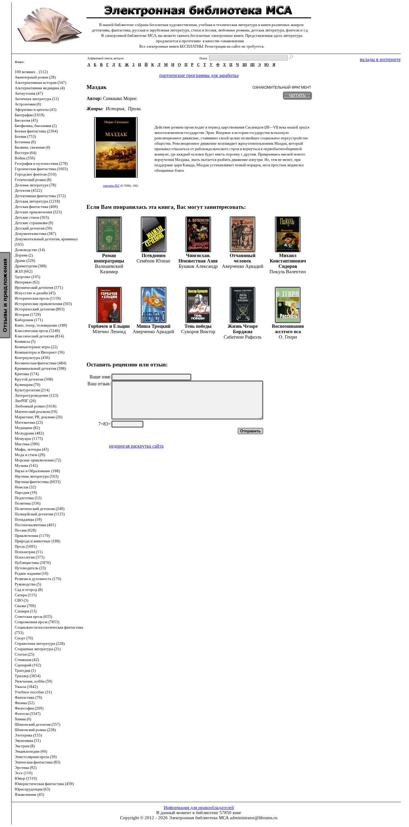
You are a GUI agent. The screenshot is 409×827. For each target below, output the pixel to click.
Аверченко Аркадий (242, 266)
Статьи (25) (24, 654)
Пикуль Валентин (287, 271)
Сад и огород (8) (29, 589)
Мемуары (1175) (29, 438)
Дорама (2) (24, 255)
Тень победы (198, 326)
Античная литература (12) (37, 98)
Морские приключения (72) (38, 460)
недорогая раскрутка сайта (136, 446)
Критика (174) (27, 374)
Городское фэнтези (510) (35, 174)
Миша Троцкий (153, 326)
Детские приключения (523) (38, 212)
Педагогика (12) (28, 498)
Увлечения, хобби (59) (33, 681)
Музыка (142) (26, 465)
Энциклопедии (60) (31, 751)
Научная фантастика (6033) (37, 481)
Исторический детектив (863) (39, 309)
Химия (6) (23, 719)
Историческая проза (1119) (37, 298)
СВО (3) (21, 600)
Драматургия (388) (30, 266)
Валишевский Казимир (109, 269)
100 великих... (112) (31, 72)
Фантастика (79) (28, 697)
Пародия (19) (26, 492)
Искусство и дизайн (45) (35, 293)
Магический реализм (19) (36, 411)
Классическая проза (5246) (37, 330)
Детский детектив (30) (33, 228)
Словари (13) (26, 611)
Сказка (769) (25, 605)
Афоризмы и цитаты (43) (35, 109)
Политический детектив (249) (39, 508)
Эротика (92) (26, 767)
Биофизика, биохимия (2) (36, 125)
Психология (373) (29, 557)
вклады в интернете (380, 59)
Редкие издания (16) (31, 573)
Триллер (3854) (27, 676)
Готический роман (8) (33, 179)
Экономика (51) (28, 740)
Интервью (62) (27, 282)
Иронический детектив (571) (39, 287)
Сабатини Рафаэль (242, 336)
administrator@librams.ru (254, 817)
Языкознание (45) (29, 794)
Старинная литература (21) (37, 649)
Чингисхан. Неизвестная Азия (198, 258)
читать (297, 95)
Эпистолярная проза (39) (36, 756)
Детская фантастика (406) (36, 206)
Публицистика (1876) (33, 562)
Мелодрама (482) (29, 433)
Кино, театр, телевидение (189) (41, 325)
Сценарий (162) (28, 665)
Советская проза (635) (33, 616)
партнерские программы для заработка (199, 75)
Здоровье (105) (27, 276)
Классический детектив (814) (39, 336)
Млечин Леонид (109, 331)
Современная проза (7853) (37, 622)
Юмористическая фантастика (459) (44, 783)
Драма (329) (25, 260)
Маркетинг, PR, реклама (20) (38, 417)
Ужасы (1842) (26, 686)
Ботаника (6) (25, 142)
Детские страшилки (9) (34, 223)
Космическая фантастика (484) (40, 363)
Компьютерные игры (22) (36, 347)
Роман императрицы (109, 258)
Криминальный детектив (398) (40, 368)
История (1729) (28, 314)
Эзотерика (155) (28, 735)
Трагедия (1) (25, 670)
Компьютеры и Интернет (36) (39, 352)
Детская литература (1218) (37, 201)
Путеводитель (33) (30, 568)
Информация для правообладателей (199, 807)
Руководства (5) (28, 584)
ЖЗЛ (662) (23, 271)
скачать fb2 (111, 185)
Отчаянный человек (242, 258)
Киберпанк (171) (29, 320)
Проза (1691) (26, 546)
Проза (134, 108)
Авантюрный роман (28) (35, 77)
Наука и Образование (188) (37, 471)
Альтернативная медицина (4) (40, 88)
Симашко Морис (120, 98)
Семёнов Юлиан (153, 260)
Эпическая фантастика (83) (37, 762)
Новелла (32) (25, 487)
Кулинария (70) (27, 384)
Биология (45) (26, 120)
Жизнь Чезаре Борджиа (243, 329)
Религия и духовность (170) (38, 579)
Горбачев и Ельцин (109, 326)
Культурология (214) (32, 390)
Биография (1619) (29, 115)
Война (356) (25, 158)
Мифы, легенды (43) (32, 449)
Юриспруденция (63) (32, 789)
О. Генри (288, 336)
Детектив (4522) (28, 190)
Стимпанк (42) (27, 659)
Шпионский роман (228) (35, 730)
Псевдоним (154, 255)
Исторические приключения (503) (43, 303)
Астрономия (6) (28, 104)
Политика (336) (27, 503)
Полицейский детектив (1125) (40, 514)
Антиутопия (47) (29, 93)
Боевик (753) (25, 136)
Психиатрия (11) (29, 552)
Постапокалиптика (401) (35, 525)
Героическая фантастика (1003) (41, 169)
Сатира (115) (26, 595)
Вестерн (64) (25, 152)
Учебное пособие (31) (33, 692)
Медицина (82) (27, 427)
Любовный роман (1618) (35, 406)
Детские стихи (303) (32, 217)
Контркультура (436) (32, 357)
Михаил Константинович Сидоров (288, 261)
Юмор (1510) (26, 778)
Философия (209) (29, 708)
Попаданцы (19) (28, 519)
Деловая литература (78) (35, 185)
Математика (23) (29, 422)
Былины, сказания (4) (32, 147)
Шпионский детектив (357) (37, 724)
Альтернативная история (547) (40, 82)
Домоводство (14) (30, 250)
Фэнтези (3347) (27, 713)
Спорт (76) (24, 638)
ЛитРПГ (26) (25, 401)
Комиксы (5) (25, 341)
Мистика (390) (27, 444)
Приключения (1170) (32, 535)
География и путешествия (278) (41, 163)
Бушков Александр (198, 266)
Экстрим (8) (25, 746)
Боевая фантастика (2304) (36, 131)
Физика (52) (24, 703)
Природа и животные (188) (37, 541)
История (115, 108)
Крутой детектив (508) (34, 379)
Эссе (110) (23, 773)
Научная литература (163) (36, 476)
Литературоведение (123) (36, 395)
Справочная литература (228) (40, 643)
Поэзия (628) (25, 530)
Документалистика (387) (35, 233)
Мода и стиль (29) (30, 454)
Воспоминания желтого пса (288, 329)
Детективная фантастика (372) (40, 196)
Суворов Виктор (198, 331)
